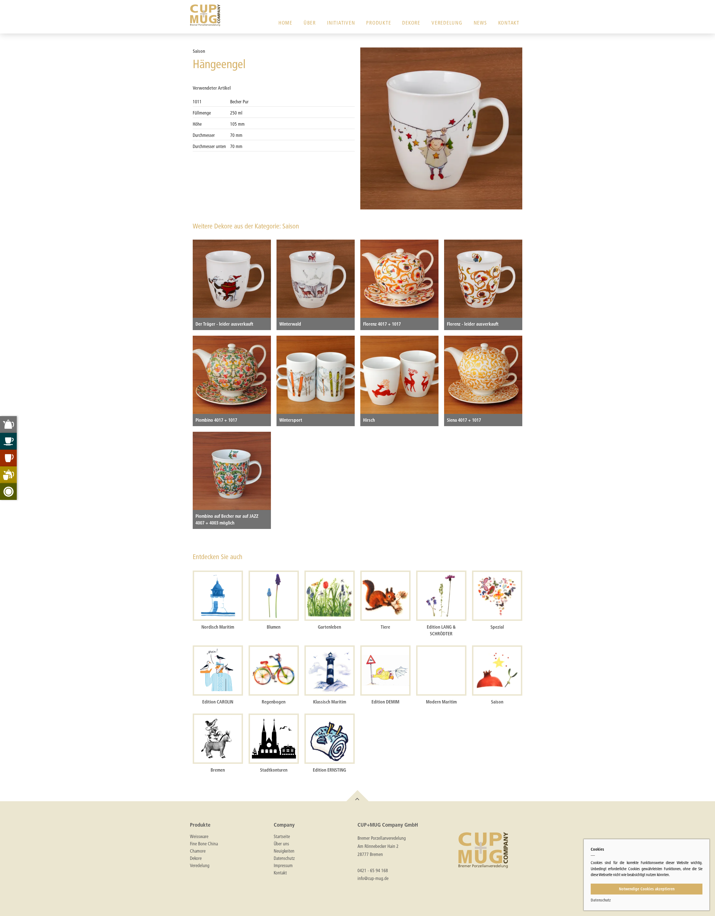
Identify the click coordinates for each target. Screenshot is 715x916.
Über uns (281, 843)
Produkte (378, 23)
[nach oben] (357, 795)
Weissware (199, 836)
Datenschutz (284, 858)
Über (310, 23)
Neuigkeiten (284, 851)
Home (285, 23)
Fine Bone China (204, 843)
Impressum (283, 865)
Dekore (411, 23)
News (480, 23)
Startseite (282, 836)
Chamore (198, 851)
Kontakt (508, 23)
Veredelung (447, 23)
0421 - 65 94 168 (373, 870)
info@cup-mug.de (373, 878)
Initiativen (341, 23)
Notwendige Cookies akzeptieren (647, 888)
